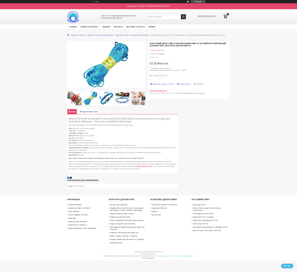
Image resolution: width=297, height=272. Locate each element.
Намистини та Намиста (77, 225)
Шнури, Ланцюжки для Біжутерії (122, 224)
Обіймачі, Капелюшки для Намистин (124, 232)
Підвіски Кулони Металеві (120, 217)
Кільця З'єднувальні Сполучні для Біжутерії (126, 220)
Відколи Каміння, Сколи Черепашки (82, 228)
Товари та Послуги (78, 35)
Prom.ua (160, 252)
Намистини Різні (116, 243)
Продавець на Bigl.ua (148, 254)
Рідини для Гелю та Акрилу (203, 217)
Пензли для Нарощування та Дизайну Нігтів (210, 227)
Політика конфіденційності (185, 256)
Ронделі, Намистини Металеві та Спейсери (127, 239)
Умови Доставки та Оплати (79, 208)
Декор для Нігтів (199, 205)
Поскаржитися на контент (165, 256)
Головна (73, 26)
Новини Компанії (75, 205)
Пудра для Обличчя (159, 208)
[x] (71, 178)
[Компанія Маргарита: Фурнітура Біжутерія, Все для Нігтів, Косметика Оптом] (73, 17)
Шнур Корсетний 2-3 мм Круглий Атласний (131, 35)
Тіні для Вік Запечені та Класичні (164, 205)
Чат (289, 266)
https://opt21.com (144, 166)
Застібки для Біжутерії (118, 205)
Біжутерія (72, 218)
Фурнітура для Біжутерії (77, 221)
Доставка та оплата (135, 26)
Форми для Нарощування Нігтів (205, 220)
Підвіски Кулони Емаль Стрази (122, 213)
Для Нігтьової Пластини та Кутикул (207, 230)
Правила (106, 26)
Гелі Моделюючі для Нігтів (203, 213)
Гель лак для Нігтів (200, 224)
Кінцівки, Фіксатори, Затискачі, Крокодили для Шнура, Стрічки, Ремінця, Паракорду (126, 209)
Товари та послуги (88, 26)
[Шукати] (183, 16)
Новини (151, 26)
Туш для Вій (156, 215)
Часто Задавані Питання (78, 215)
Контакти (118, 26)
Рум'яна (154, 211)
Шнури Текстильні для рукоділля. (100, 35)
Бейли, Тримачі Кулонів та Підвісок (123, 236)
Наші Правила (73, 211)
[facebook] (68, 178)
